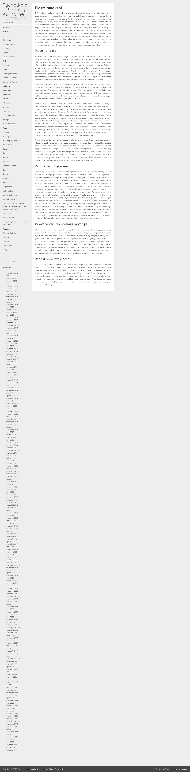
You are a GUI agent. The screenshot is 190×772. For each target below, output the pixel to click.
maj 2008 (10, 641)
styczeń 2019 (12, 318)
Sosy (5, 178)
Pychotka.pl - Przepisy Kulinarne (31, 769)
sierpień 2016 (12, 393)
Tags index (7, 187)
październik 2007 (13, 659)
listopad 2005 (12, 719)
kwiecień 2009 (12, 612)
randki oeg (7, 213)
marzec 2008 (11, 646)
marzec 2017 (11, 375)
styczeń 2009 (12, 620)
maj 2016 (10, 401)
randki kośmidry (10, 195)
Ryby (5, 149)
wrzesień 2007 (12, 661)
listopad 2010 (12, 562)
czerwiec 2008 (12, 638)
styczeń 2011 (11, 557)
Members (7, 95)
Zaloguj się (11, 261)
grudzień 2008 (12, 622)
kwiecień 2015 (12, 435)
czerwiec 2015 (12, 430)
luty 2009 (10, 617)
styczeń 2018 (12, 349)
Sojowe (6, 174)
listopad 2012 (12, 500)
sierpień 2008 (12, 633)
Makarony (7, 86)
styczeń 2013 (12, 495)
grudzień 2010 (12, 560)
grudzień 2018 (12, 320)
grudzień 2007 (12, 654)
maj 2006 (10, 703)
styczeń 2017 (12, 380)
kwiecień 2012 (12, 518)
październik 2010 (13, 565)
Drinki (5, 53)
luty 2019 (10, 315)
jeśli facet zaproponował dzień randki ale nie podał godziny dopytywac (14, 206)
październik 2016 (13, 388)
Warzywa (7, 229)
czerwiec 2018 (12, 336)
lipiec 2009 (11, 604)
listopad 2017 (12, 354)
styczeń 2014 (12, 463)
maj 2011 (10, 547)
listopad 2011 (11, 531)
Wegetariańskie (10, 233)
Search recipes (9, 166)
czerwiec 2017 (12, 367)
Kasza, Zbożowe (10, 78)
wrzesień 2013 (12, 474)
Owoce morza (9, 115)
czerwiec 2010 (12, 575)
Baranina (7, 27)
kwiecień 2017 (12, 372)
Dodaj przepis (9, 44)
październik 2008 (13, 627)
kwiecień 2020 (12, 278)
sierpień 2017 (12, 362)
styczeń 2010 (12, 588)
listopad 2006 (12, 687)
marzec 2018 (11, 344)
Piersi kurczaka (9, 124)
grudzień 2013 (12, 466)
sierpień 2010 (12, 570)
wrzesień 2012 (12, 505)
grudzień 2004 (12, 747)
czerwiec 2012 (12, 513)
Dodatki (6, 48)
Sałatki (6, 157)
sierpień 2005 (12, 727)
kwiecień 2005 (12, 737)
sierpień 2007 (12, 664)
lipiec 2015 (11, 427)
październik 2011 (13, 534)
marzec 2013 (11, 489)
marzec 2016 (11, 406)
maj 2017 (10, 370)
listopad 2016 (12, 385)
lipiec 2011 (10, 542)
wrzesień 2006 (12, 693)
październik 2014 (13, 450)
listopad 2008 (12, 625)
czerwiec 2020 (12, 273)
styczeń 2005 (12, 745)
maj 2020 (10, 276)
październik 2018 (13, 325)
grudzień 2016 (12, 383)
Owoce (6, 111)
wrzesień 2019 (12, 297)
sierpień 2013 (12, 476)
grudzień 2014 (12, 445)
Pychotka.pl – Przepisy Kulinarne (16, 9)
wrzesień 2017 (12, 359)
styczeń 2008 (12, 651)
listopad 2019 (12, 291)
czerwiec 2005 (12, 732)
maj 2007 (10, 672)
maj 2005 (10, 734)
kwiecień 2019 (12, 310)
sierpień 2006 (12, 695)
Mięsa (5, 99)
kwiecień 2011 (12, 549)
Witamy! (6, 237)
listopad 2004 (12, 750)
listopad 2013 (12, 469)
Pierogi (6, 120)
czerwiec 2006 (12, 700)
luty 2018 (10, 346)
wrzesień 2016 (12, 390)
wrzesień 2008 (12, 630)
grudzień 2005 (12, 716)
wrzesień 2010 (12, 568)
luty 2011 (10, 554)
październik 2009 (13, 596)
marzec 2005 (11, 739)
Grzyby (6, 65)
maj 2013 (10, 484)
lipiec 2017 (11, 364)
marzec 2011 (11, 552)
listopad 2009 (12, 594)
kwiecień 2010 (12, 581)
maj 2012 (10, 515)
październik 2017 (13, 357)
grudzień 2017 (12, 351)
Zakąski (6, 241)
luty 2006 (10, 711)
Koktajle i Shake (10, 82)
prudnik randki (9, 199)
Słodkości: (7, 182)
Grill (4, 61)
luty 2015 (10, 440)
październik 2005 (13, 721)
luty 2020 (10, 284)
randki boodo (8, 218)
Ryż (4, 153)
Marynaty (7, 90)
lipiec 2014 (11, 458)
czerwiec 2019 (12, 304)
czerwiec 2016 (12, 398)
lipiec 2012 (11, 510)
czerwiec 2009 (12, 607)
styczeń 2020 (12, 286)
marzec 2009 (11, 615)
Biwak (5, 32)
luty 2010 (10, 586)
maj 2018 (10, 338)
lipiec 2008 (11, 635)
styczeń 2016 (12, 411)
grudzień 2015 (12, 414)
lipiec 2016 (11, 396)
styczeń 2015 (12, 442)
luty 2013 (10, 492)
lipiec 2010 (11, 573)
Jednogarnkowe (10, 74)
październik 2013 (13, 471)
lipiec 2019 (11, 302)
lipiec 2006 (11, 698)
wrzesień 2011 (12, 536)
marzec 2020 (11, 281)
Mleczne (6, 103)
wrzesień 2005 (12, 724)
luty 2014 (10, 461)
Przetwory (7, 145)
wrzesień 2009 (12, 599)
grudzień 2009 (12, 591)
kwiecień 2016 (12, 403)
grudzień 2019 (12, 289)
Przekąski (7, 136)
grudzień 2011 (12, 528)
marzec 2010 (11, 583)
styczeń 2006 (12, 713)
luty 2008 (10, 648)
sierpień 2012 (12, 508)
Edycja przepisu (10, 57)
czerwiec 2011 (12, 544)
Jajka (5, 69)
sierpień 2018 (12, 330)
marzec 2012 (11, 521)
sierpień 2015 (12, 424)
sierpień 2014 (12, 456)
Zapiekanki (7, 246)
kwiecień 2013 (12, 487)
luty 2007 (10, 680)
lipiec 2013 (11, 479)
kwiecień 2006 (12, 706)
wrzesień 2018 (12, 328)
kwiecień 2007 (12, 674)
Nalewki (6, 107)
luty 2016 (10, 409)
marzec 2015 (11, 437)
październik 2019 (13, 294)
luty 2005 (10, 742)
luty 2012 (10, 523)
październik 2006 (13, 690)
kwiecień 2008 (12, 643)
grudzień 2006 (12, 685)
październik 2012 (13, 503)
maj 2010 (10, 578)
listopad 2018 (12, 323)
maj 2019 (10, 307)
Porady (6, 132)
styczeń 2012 (12, 526)
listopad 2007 (12, 656)
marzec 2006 (11, 708)
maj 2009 (10, 609)
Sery (5, 170)
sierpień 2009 (12, 601)
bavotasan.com (180, 769)
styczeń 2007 (12, 682)
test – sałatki (8, 191)
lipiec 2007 (11, 667)
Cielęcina (7, 40)
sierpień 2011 (11, 539)
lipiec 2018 (11, 333)
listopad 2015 (12, 416)
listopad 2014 (12, 448)
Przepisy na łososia (11, 141)
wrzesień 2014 (12, 453)
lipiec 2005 (11, 729)
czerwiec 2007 (12, 669)
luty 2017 (10, 377)
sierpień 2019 (12, 299)
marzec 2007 (11, 677)
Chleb (5, 36)
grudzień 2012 (12, 497)
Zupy (5, 250)
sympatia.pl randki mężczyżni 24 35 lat (16, 223)
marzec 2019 (11, 312)
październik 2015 (13, 419)
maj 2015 (10, 432)
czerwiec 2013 (12, 482)
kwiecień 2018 (12, 341)
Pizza (5, 128)
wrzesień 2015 (12, 422)
